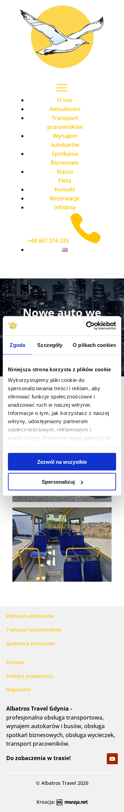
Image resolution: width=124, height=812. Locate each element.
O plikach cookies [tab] (94, 345)
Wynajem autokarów (29, 616)
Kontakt (64, 189)
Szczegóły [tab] (49, 345)
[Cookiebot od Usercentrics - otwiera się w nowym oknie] (87, 325)
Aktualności (65, 109)
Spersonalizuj (58, 482)
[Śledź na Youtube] (112, 758)
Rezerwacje (65, 198)
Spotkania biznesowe (30, 643)
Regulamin (18, 689)
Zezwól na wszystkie (62, 461)
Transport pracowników (33, 629)
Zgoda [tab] (17, 345)
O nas (64, 100)
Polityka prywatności (30, 676)
